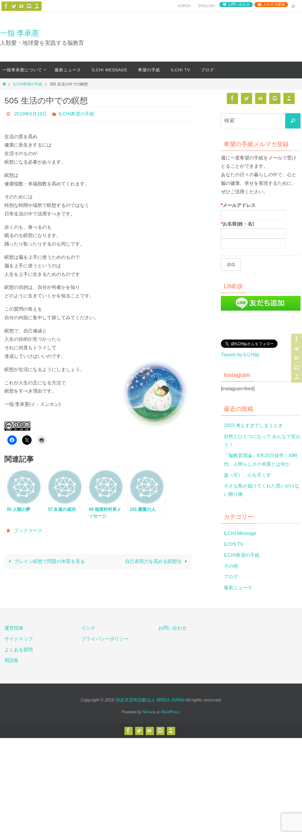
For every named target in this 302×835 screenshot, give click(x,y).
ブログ (231, 576)
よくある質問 (18, 649)
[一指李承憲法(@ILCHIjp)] (14, 6)
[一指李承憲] (37, 6)
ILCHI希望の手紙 (27, 84)
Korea (184, 6)
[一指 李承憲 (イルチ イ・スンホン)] (29, 6)
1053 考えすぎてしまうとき (253, 425)
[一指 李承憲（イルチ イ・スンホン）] (6, 6)
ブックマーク (28, 528)
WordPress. (171, 712)
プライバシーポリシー (105, 638)
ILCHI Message (240, 533)
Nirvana (149, 712)
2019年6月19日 (30, 113)
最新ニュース (238, 587)
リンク (88, 627)
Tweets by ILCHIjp (240, 354)
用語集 (11, 660)
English (206, 6)
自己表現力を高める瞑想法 (154, 558)
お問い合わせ (239, 4)
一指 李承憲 (19, 33)
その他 (231, 566)
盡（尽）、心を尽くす (247, 474)
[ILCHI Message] (21, 6)
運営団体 (13, 627)
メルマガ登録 (274, 4)
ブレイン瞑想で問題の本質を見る (49, 558)
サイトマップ (18, 638)
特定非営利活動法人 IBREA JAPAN (150, 699)
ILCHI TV (233, 544)
